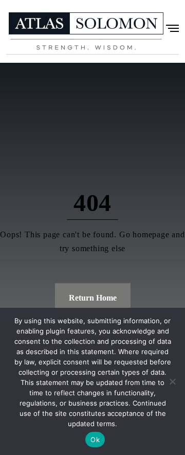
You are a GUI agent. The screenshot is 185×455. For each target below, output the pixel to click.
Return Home (93, 298)
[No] (172, 381)
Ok (95, 439)
